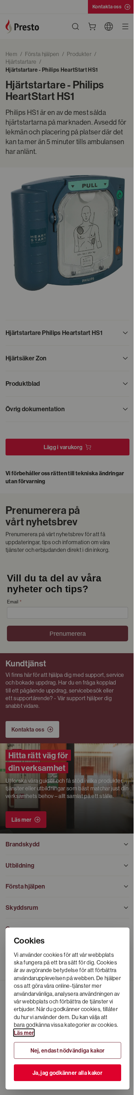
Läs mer (24, 1032)
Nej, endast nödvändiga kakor (67, 1050)
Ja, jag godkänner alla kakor (67, 1072)
